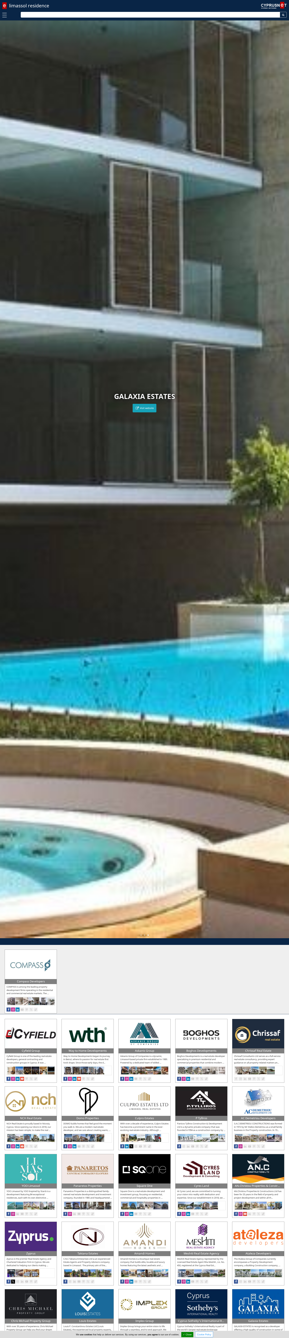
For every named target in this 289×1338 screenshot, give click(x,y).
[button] (141, 935)
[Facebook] (9, 1010)
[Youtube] (22, 1010)
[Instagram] (13, 1010)
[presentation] (6, 482)
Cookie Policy (204, 1334)
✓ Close (187, 1334)
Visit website (146, 408)
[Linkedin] (18, 1010)
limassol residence (29, 5)
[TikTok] (36, 1010)
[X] (31, 1010)
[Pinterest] (27, 1010)
